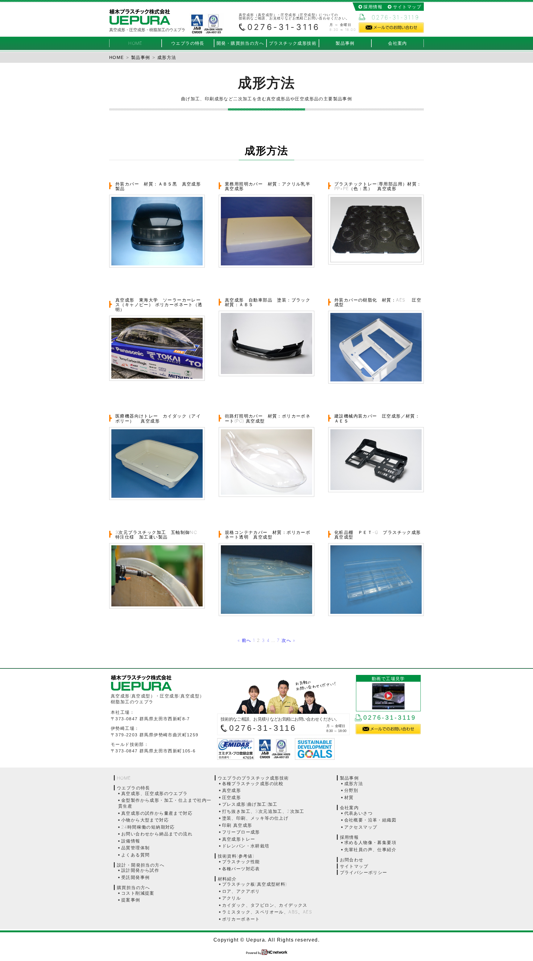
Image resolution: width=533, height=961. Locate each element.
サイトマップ (407, 6)
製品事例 (345, 43)
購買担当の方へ (133, 887)
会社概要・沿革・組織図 (370, 819)
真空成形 (231, 790)
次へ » (288, 640)
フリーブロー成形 (241, 831)
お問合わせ (352, 859)
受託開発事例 (135, 877)
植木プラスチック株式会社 (163, 683)
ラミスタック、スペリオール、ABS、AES (267, 911)
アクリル (231, 898)
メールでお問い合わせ (391, 28)
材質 (349, 797)
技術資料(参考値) (236, 856)
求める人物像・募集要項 (370, 842)
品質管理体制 (135, 847)
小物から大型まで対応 (145, 819)
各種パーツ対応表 (241, 868)
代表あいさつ (358, 813)
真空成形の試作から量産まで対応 (156, 813)
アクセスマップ (361, 827)
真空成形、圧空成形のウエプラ (154, 793)
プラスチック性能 (241, 861)
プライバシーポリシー (363, 872)
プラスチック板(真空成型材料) (254, 884)
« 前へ (244, 640)
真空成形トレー (238, 839)
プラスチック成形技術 (292, 43)
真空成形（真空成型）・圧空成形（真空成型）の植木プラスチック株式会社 (139, 17)
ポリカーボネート (241, 918)
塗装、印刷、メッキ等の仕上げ (255, 818)
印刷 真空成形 (237, 825)
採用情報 (372, 6)
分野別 (351, 790)
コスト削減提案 (138, 893)
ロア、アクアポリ (241, 891)
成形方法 (353, 783)
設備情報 (130, 840)
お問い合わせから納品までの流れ (156, 833)
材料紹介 (227, 878)
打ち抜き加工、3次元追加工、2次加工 (263, 811)
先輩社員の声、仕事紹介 (370, 849)
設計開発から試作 (140, 870)
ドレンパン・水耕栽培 (246, 845)
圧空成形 (231, 797)
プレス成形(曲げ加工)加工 (250, 804)
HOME (135, 43)
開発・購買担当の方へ (240, 43)
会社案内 (397, 43)
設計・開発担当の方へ (140, 864)
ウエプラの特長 (188, 43)
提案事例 (130, 899)
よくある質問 (135, 854)
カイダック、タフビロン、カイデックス (265, 905)
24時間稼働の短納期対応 (148, 827)
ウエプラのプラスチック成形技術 (253, 777)
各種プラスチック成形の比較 (253, 783)
